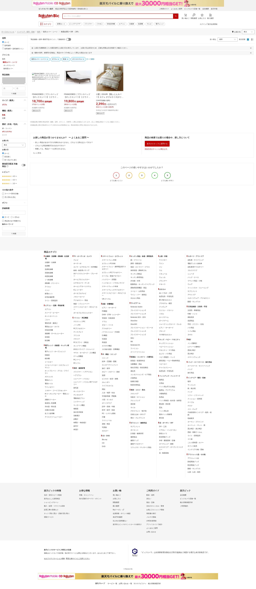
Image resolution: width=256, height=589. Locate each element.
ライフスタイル (107, 386)
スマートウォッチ (194, 357)
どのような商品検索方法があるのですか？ (50, 146)
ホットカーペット (51, 316)
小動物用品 (163, 394)
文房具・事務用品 (194, 310)
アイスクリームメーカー (53, 417)
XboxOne (134, 321)
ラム (160, 270)
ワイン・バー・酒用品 (139, 295)
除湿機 (47, 340)
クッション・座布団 (195, 399)
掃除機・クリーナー (52, 283)
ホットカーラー (79, 391)
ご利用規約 (184, 506)
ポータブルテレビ (79, 293)
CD (103, 443)
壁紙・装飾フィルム (195, 432)
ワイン (161, 263)
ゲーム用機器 (78, 356)
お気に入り (117, 499)
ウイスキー (163, 260)
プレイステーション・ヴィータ (142, 328)
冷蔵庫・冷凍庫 (50, 262)
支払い (148, 499)
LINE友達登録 (151, 521)
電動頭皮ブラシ (79, 398)
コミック (105, 358)
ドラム (104, 321)
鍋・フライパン (136, 260)
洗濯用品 (191, 321)
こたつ (47, 320)
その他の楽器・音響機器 (111, 349)
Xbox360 (134, 324)
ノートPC (77, 325)
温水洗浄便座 (78, 412)
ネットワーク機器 (79, 346)
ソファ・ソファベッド (196, 395)
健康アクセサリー (137, 444)
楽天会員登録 (212, 24)
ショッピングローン (51, 502)
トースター (49, 362)
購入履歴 (116, 506)
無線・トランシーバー (81, 304)
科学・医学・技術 (108, 410)
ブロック (162, 331)
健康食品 (134, 437)
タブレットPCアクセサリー (112, 272)
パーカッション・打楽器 (111, 332)
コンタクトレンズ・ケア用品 (141, 374)
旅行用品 (191, 373)
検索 (14, 93)
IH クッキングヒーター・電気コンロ (57, 395)
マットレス (192, 385)
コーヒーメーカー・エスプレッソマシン (57, 366)
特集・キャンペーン (86, 495)
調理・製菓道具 (136, 263)
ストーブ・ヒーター (52, 313)
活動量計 (76, 416)
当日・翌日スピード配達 (53, 495)
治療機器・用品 (136, 364)
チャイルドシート (165, 368)
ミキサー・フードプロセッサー (56, 390)
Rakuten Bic (49, 16)
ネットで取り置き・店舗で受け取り (57, 513)
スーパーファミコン (138, 352)
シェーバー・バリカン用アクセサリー (85, 383)
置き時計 (191, 354)
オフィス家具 (192, 446)
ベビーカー (163, 364)
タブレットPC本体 (108, 263)
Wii (132, 341)
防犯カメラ (163, 433)
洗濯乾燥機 (49, 269)
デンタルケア (78, 395)
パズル (161, 314)
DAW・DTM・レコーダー (111, 315)
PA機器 (104, 311)
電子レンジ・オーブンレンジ (55, 351)
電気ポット (49, 380)
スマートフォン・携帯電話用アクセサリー (114, 268)
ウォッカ (162, 277)
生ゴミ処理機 (49, 413)
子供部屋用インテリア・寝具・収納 (200, 413)
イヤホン (99, 24)
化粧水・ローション (138, 397)
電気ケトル (49, 384)
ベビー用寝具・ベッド (167, 357)
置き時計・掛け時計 (195, 429)
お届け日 (5, 150)
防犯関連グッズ (193, 462)
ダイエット (135, 430)
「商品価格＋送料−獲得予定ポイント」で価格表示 (47, 39)
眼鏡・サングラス (194, 302)
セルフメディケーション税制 (54, 559)
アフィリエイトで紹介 (154, 524)
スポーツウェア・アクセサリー (199, 298)
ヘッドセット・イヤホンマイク (113, 283)
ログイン (203, 24)
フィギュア (163, 307)
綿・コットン (7, 128)
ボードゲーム (164, 321)
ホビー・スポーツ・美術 (111, 372)
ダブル (4, 105)
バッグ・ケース (193, 277)
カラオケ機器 (107, 346)
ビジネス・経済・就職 (110, 379)
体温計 (75, 429)
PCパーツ (77, 360)
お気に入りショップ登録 (155, 510)
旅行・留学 (106, 368)
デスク (190, 406)
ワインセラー (49, 387)
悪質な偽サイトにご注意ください (78, 559)
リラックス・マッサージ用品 (141, 447)
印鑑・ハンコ (192, 314)
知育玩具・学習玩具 (166, 296)
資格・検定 (106, 424)
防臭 (3, 115)
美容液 (133, 404)
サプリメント (135, 427)
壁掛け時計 (192, 350)
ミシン (47, 290)
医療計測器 (135, 381)
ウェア (190, 284)
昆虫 (160, 407)
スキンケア (135, 394)
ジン (160, 267)
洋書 (103, 417)
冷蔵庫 (131, 24)
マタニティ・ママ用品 (167, 350)
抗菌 (3, 118)
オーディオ (77, 263)
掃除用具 (191, 317)
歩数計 (75, 419)
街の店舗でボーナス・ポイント (90, 499)
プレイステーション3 (138, 331)
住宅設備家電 (49, 297)
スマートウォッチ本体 (110, 286)
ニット (4, 135)
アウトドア (192, 295)
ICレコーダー (78, 290)
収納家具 (191, 418)
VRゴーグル (106, 299)
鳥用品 (161, 397)
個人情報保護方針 (186, 502)
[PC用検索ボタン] (175, 16)
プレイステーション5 (138, 310)
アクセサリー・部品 (80, 300)
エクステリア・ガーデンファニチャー (171, 448)
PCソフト (77, 363)
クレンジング (135, 400)
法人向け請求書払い (120, 521)
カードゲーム (164, 317)
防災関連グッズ (164, 437)
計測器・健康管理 (137, 433)
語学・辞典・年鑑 (108, 406)
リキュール (163, 274)
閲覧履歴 (116, 502)
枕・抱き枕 (192, 388)
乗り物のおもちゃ (165, 300)
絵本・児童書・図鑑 (109, 361)
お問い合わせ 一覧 (125, 583)
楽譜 (103, 375)
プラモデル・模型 (165, 303)
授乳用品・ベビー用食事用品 (169, 361)
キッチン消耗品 (136, 274)
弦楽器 (104, 339)
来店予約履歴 (117, 517)
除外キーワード (7, 224)
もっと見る (37, 153)
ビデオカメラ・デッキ (81, 283)
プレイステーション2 (138, 335)
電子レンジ (160, 24)
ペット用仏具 (164, 411)
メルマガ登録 (151, 517)
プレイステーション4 (138, 314)
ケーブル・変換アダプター (111, 276)
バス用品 (191, 328)
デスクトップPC (79, 321)
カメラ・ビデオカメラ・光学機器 (85, 267)
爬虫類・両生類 (164, 404)
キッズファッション (166, 343)
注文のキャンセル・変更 (155, 506)
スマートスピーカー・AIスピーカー (85, 308)
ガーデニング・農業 (166, 444)
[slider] (2, 84)
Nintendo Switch (136, 307)
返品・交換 (150, 502)
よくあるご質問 (176, 9)
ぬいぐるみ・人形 (165, 293)
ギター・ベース (107, 325)
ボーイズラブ (107, 403)
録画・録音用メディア (81, 270)
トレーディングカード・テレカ (170, 324)
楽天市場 (214, 9)
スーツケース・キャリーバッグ (199, 366)
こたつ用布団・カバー (196, 443)
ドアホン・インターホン (168, 430)
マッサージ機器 (79, 405)
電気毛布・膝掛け (51, 323)
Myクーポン (117, 510)
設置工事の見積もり (51, 510)
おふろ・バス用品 (165, 354)
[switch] (23, 165)
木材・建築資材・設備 (167, 440)
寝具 (38, 32)
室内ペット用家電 (165, 414)
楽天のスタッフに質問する (157, 144)
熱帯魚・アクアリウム (167, 390)
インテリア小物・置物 (196, 449)
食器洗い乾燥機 (50, 403)
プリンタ (76, 335)
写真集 (104, 427)
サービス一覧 (112, 583)
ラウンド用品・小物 (195, 281)
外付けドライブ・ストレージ (83, 349)
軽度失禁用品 (135, 385)
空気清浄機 (111, 24)
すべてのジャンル (7, 32)
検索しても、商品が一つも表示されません (50, 149)
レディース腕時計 (194, 347)
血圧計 (75, 426)
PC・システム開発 (108, 413)
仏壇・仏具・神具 (194, 472)
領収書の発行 (151, 513)
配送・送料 (150, 495)
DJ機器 (104, 335)
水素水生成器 (49, 410)
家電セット (61, 24)
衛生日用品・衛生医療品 (139, 368)
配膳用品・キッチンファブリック (143, 284)
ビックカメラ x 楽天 (46, 9)
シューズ (191, 274)
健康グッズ (135, 440)
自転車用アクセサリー (196, 267)
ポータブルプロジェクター (83, 313)
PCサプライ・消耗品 (81, 342)
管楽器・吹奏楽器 (108, 318)
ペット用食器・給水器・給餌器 (170, 400)
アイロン (48, 287)
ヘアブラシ (77, 375)
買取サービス (49, 517)
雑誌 (103, 389)
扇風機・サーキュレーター (54, 333)
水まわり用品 (135, 298)
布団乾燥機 (49, 276)
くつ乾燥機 (49, 280)
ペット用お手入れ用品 (167, 387)
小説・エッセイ (107, 400)
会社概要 (205, 9)
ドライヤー (88, 24)
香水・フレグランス (138, 418)
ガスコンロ (49, 377)
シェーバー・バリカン (81, 379)
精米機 (47, 358)
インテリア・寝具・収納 (26, 32)
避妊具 (133, 371)
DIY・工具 (163, 427)
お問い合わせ (151, 532)
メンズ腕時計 (192, 343)
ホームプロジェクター (81, 279)
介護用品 (134, 378)
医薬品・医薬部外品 (138, 361)
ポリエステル (7, 132)
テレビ (149, 24)
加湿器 (47, 337)
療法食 (161, 418)
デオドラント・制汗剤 (139, 411)
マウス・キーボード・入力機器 (84, 353)
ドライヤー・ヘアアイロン (83, 372)
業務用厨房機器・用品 (139, 288)
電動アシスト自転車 (195, 263)
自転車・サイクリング (196, 260)
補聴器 (75, 409)
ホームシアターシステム (82, 286)
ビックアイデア (74, 24)
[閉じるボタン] (251, 48)
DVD (103, 446)
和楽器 (104, 342)
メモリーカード (79, 297)
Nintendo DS (135, 345)
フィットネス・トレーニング (198, 288)
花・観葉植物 (164, 453)
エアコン (122, 24)
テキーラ (162, 284)
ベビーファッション (166, 347)
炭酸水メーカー (50, 400)
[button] (6, 80)
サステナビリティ (140, 583)
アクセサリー (107, 328)
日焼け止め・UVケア (138, 414)
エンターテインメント (110, 365)
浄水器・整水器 (50, 406)
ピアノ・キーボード (109, 308)
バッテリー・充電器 (109, 279)
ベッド (190, 392)
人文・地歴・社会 (108, 393)
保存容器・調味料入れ (139, 270)
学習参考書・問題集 (109, 396)
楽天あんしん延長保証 (52, 499)
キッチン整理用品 (137, 277)
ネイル (133, 407)
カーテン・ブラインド (196, 422)
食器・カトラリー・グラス (140, 267)
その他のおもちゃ (165, 335)
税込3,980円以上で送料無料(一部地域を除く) (71, 9)
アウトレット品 (193, 458)
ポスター (105, 431)
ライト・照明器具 (51, 301)
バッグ (190, 369)
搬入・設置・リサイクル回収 (54, 506)
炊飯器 (47, 355)
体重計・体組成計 (79, 422)
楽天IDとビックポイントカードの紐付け (127, 524)
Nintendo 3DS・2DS (138, 317)
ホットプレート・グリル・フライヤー (57, 372)
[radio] (3, 42)
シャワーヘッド (79, 402)
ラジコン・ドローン (166, 310)
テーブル (191, 402)
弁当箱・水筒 (135, 281)
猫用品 (161, 380)
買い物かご (117, 495)
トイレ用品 (192, 331)
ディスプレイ (78, 332)
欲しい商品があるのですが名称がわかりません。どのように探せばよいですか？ (64, 142)
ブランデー (163, 281)
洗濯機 (140, 24)
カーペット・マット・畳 (196, 425)
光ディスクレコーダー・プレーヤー (85, 275)
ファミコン (135, 348)
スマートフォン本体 (109, 260)
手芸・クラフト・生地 (196, 324)
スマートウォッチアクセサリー (113, 290)
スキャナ (76, 339)
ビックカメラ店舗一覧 (192, 9)
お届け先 (5, 140)
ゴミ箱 (190, 439)
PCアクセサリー (79, 328)
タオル (190, 335)
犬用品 (161, 383)
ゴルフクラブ (192, 270)
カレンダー (106, 382)
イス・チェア (192, 409)
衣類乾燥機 (49, 273)
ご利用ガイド (164, 9)
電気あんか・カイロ (52, 327)
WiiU (132, 338)
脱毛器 (75, 388)
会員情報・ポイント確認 (121, 513)
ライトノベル (107, 420)
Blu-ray (104, 439)
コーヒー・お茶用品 (138, 291)
